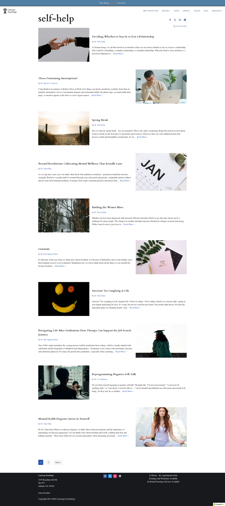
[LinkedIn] (185, 20)
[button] (170, 10)
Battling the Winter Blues (107, 207)
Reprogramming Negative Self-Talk (114, 374)
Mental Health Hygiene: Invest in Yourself (63, 419)
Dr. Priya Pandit (100, 212)
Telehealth (113, 3)
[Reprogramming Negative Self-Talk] (63, 382)
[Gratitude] (161, 257)
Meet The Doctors (150, 11)
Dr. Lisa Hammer (100, 379)
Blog (206, 11)
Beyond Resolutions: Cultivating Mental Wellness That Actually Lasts (80, 163)
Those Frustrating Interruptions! (57, 78)
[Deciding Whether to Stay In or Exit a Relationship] (63, 45)
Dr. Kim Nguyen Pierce (49, 254)
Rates (176, 11)
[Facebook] (170, 20)
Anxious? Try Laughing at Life (110, 290)
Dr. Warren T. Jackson (49, 83)
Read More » (118, 53)
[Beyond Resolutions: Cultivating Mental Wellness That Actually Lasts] (161, 172)
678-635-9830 (181, 26)
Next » (58, 462)
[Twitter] (175, 20)
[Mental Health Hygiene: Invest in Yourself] (161, 427)
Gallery (197, 11)
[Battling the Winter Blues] (63, 215)
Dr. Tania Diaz (46, 168)
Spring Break (100, 120)
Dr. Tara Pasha (99, 125)
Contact (186, 11)
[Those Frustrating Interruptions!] (161, 86)
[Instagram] (180, 20)
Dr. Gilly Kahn (99, 41)
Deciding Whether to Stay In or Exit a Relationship (123, 36)
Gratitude (44, 249)
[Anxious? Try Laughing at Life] (63, 299)
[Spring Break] (63, 128)
